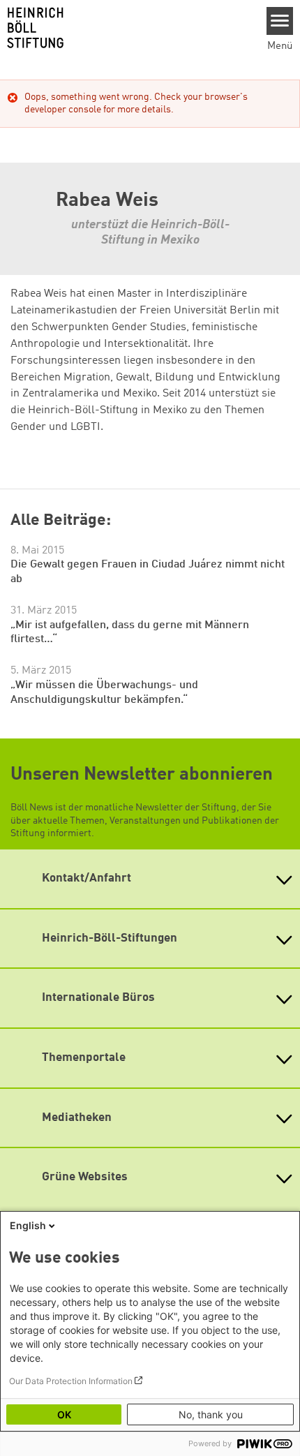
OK (64, 1414)
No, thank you (211, 1414)
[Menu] (280, 21)
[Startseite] (128, 28)
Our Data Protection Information (71, 1381)
